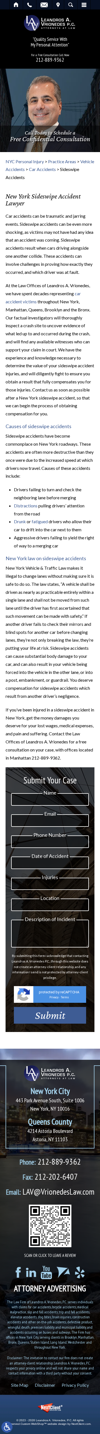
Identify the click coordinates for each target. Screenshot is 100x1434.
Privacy (54, 997)
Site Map (19, 1385)
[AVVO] (63, 1272)
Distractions (26, 505)
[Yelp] (79, 1272)
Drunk (20, 521)
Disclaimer (45, 1385)
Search (70, 4)
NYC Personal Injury (25, 161)
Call (29, 4)
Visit (58, 4)
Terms (65, 997)
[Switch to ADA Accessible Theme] (6, 1427)
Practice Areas (62, 161)
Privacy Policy (75, 1385)
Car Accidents (42, 169)
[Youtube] (46, 1272)
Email (44, 4)
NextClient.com (81, 1423)
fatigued (40, 521)
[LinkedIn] (31, 1272)
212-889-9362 (50, 60)
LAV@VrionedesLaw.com (50, 1191)
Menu (84, 4)
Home (16, 4)
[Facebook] (18, 1272)
